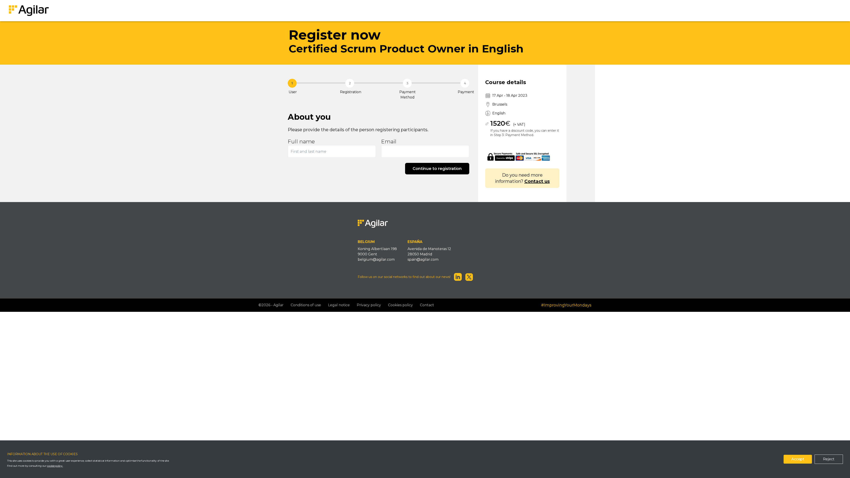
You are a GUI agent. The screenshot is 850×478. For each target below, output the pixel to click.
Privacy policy (369, 305)
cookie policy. (55, 465)
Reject (829, 459)
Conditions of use (306, 305)
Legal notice (339, 305)
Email (388, 141)
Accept (797, 459)
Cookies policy (400, 305)
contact (427, 305)
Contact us (537, 181)
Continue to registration (437, 168)
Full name (301, 141)
